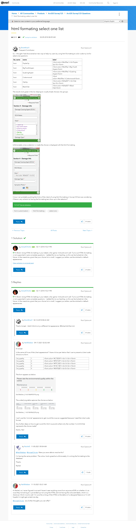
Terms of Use (49, 523)
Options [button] (119, 14)
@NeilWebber (21, 452)
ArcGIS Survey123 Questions (78, 13)
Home (14, 13)
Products (41, 13)
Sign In (115, 3)
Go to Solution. (25, 205)
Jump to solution (31, 37)
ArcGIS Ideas (72, 3)
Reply (18, 222)
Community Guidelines (59, 523)
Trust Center (62, 527)
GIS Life (82, 3)
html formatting (38, 211)
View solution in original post (23, 263)
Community (15, 3)
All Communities (58, 3)
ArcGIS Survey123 (55, 13)
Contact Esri (83, 527)
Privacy (51, 527)
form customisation (21, 211)
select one (53, 211)
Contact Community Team (84, 523)
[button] (86, 48)
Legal (73, 527)
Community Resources (96, 3)
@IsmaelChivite (32, 452)
